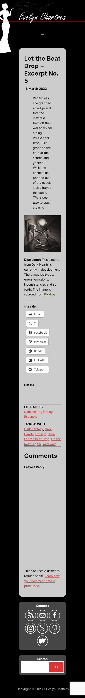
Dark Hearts (32, 412)
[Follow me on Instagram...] (31, 632)
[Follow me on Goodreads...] (54, 632)
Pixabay (50, 294)
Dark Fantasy (33, 429)
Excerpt (40, 434)
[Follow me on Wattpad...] (42, 645)
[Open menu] (42, 33)
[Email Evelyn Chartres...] (43, 619)
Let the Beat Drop (36, 439)
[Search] (56, 667)
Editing (48, 412)
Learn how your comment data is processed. (42, 581)
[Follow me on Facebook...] (54, 619)
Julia (51, 434)
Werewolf (49, 444)
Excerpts (30, 416)
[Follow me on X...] (43, 632)
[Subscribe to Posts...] (31, 619)
